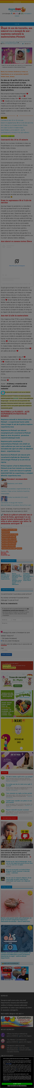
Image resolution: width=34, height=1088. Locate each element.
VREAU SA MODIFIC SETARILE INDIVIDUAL (17, 1085)
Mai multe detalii (9, 1063)
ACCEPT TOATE (17, 1083)
